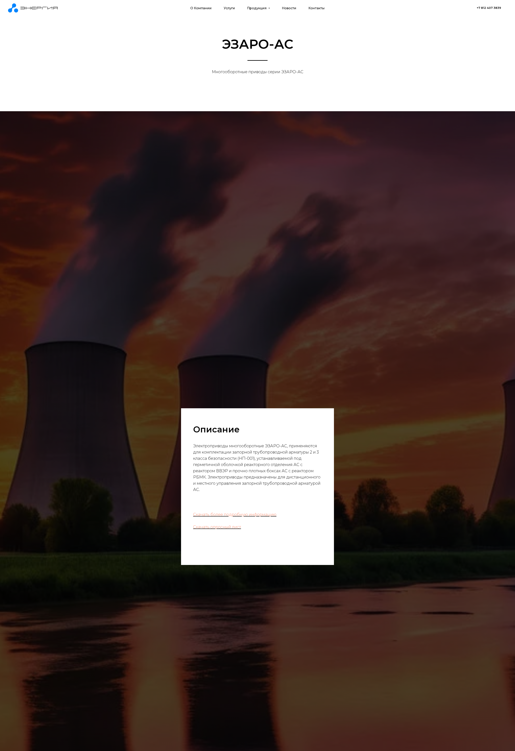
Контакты (316, 8)
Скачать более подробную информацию (234, 514)
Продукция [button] (257, 8)
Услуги (229, 8)
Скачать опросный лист (217, 527)
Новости (289, 8)
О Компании (201, 8)
